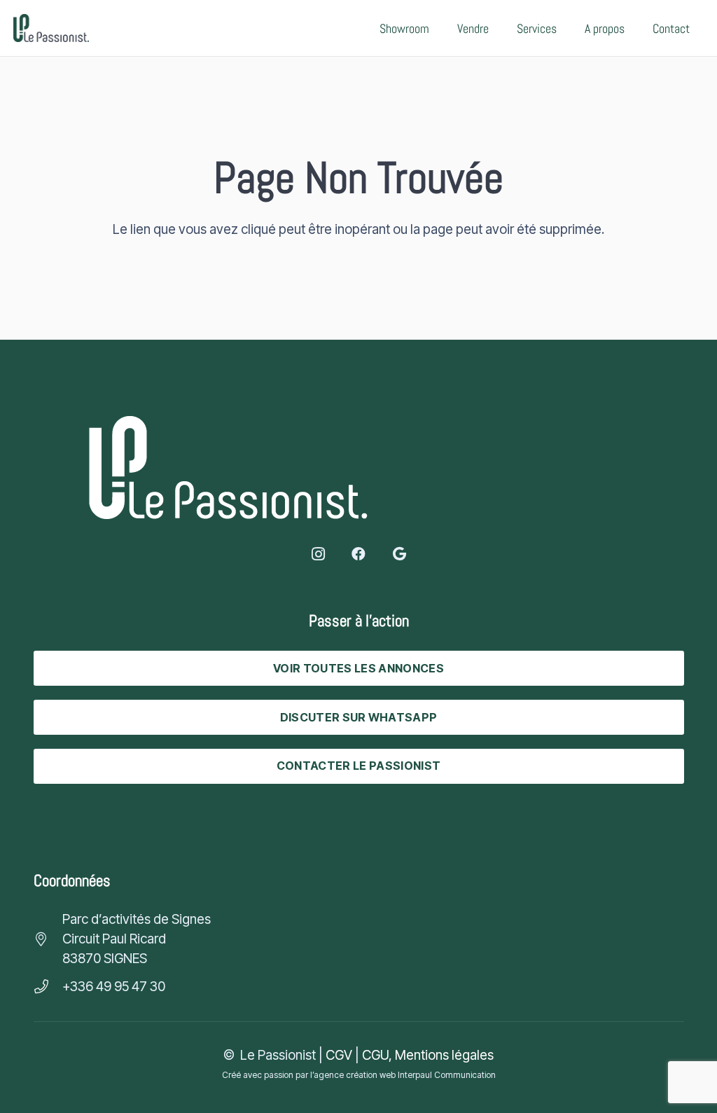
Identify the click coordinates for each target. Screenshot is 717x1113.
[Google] (399, 554)
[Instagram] (317, 554)
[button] (568, 28)
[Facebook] (358, 554)
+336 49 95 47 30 (113, 987)
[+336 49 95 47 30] (48, 987)
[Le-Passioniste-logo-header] (51, 28)
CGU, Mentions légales (428, 1055)
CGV (339, 1055)
